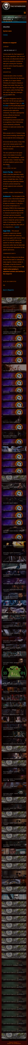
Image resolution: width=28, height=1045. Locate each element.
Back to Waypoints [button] (8, 290)
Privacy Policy (13, 1042)
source (17, 227)
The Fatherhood (18, 6)
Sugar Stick (6, 231)
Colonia (5, 35)
